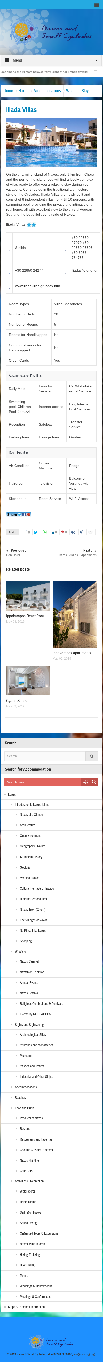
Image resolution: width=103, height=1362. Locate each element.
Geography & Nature (33, 846)
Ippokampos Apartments (72, 653)
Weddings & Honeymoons (36, 1286)
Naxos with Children (32, 1244)
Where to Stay (77, 90)
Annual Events (29, 983)
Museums (26, 1056)
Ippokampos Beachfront (25, 616)
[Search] (92, 756)
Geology (25, 867)
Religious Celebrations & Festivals (41, 1004)
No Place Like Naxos (33, 931)
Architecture (27, 825)
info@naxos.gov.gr (85, 1354)
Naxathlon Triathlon (32, 972)
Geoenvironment (30, 836)
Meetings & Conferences (35, 1297)
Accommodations (47, 90)
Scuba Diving (28, 1223)
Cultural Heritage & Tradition (38, 888)
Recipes (25, 1129)
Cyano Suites (16, 700)
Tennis (24, 1276)
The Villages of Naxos (34, 920)
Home (8, 90)
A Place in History (31, 857)
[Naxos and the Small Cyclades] (51, 32)
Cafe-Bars (26, 1171)
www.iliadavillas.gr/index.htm (37, 286)
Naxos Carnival (29, 961)
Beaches (20, 1098)
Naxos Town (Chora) (33, 909)
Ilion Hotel (16, 553)
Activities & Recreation (29, 1181)
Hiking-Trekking (30, 1255)
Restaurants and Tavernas (36, 1139)
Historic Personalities (33, 899)
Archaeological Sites (33, 1035)
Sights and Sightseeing (29, 1025)
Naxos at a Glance (31, 815)
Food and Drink (24, 1108)
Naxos (23, 90)
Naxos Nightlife (29, 1160)
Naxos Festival (29, 993)
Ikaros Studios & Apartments (78, 553)
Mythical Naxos (30, 878)
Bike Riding (27, 1265)
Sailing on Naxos (30, 1212)
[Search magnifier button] (94, 782)
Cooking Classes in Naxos (36, 1150)
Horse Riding (28, 1202)
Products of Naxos (31, 1118)
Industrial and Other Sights (36, 1077)
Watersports (27, 1191)
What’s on (21, 951)
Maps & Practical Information (26, 1307)
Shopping (26, 941)
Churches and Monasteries (37, 1045)
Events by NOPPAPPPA (35, 1014)
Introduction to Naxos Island (32, 805)
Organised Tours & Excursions (39, 1233)
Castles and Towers (32, 1066)
